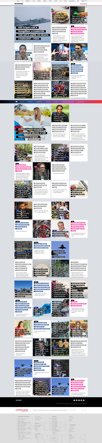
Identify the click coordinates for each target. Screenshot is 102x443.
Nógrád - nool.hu (21, 435)
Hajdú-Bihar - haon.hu (22, 429)
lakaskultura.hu (55, 421)
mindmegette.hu (55, 426)
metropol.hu (71, 417)
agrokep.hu (37, 437)
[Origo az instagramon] (79, 400)
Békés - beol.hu (21, 421)
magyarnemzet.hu (38, 425)
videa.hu (70, 429)
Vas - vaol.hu (37, 416)
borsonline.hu (54, 439)
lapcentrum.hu (72, 431)
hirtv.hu (36, 428)
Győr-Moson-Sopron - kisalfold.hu (24, 428)
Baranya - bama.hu (21, 419)
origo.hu (36, 429)
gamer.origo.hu (55, 422)
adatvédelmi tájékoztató (60, 403)
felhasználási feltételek (68, 403)
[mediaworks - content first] (22, 410)
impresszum (80, 403)
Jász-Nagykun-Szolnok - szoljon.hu (24, 432)
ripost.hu (71, 416)
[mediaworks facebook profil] (82, 410)
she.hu (70, 420)
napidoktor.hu (54, 425)
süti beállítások (75, 403)
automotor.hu (54, 419)
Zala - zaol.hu (37, 419)
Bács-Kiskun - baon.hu (22, 418)
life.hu (70, 419)
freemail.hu (71, 426)
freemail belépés (83, 3)
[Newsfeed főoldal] (19, 400)
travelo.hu (54, 428)
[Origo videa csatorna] (81, 400)
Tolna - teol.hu (20, 439)
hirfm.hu (70, 438)
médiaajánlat (84, 403)
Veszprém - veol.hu (38, 417)
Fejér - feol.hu (20, 426)
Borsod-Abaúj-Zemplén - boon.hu (24, 422)
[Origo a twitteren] (76, 400)
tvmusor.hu (54, 433)
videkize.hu (54, 432)
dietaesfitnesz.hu (55, 429)
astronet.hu (54, 418)
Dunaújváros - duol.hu (22, 425)
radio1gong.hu (72, 437)
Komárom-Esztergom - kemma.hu (24, 433)
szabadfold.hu (37, 426)
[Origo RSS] (83, 400)
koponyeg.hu (71, 428)
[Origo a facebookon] (74, 400)
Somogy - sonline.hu (22, 436)
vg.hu (36, 435)
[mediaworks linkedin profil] (85, 410)
